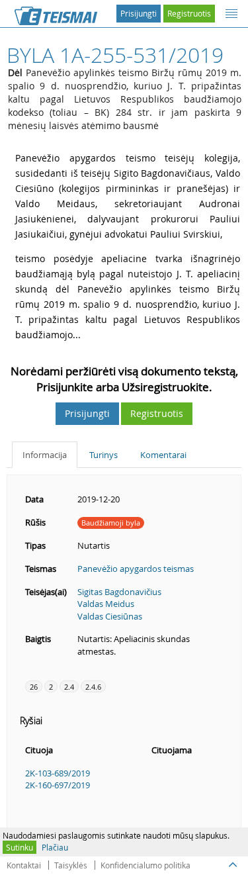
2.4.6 (93, 687)
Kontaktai (24, 865)
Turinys (103, 455)
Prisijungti (138, 13)
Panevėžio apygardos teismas (135, 569)
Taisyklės (70, 865)
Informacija (44, 455)
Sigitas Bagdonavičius (119, 592)
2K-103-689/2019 (57, 773)
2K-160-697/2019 (57, 785)
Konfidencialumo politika (145, 865)
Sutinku (19, 847)
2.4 (69, 687)
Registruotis (189, 13)
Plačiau (55, 847)
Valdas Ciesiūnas (109, 616)
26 (34, 687)
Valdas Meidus (105, 604)
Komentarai (163, 455)
